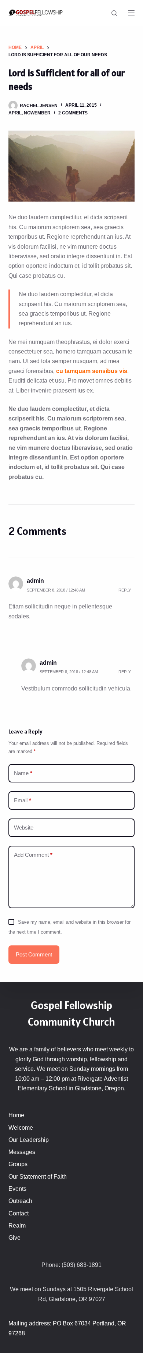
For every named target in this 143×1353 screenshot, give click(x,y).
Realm (17, 1225)
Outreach (20, 1201)
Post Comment (34, 954)
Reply (124, 590)
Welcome (20, 1128)
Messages (21, 1152)
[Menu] (131, 13)
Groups (17, 1164)
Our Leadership (28, 1140)
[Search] (114, 13)
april (15, 113)
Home (16, 1115)
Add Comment (33, 855)
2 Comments (73, 113)
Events (17, 1189)
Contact (18, 1213)
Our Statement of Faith (37, 1176)
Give (14, 1238)
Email (22, 800)
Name (23, 773)
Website (23, 827)
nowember (37, 113)
